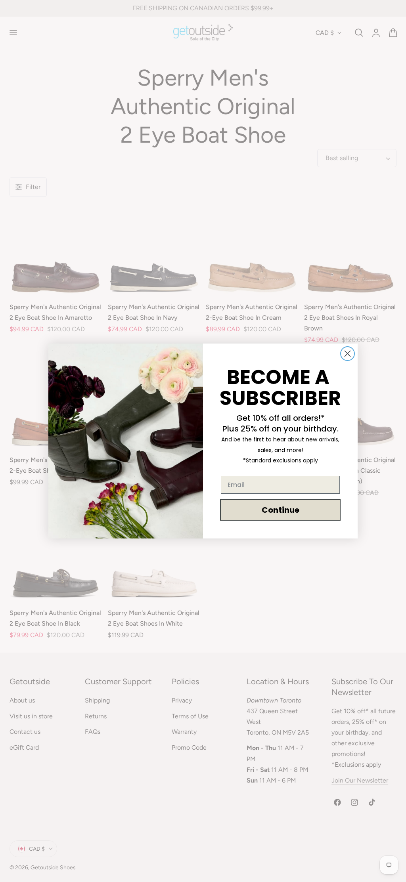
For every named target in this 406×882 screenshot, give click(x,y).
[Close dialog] (347, 354)
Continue (280, 509)
